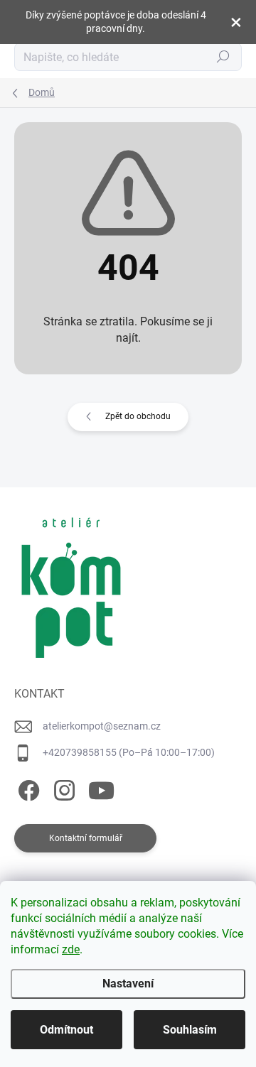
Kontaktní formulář (85, 838)
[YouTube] (101, 787)
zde (71, 949)
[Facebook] (26, 787)
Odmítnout (66, 1029)
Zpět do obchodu (138, 416)
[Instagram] (62, 787)
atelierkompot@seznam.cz (102, 726)
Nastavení (128, 983)
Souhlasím (190, 1029)
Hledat (223, 57)
